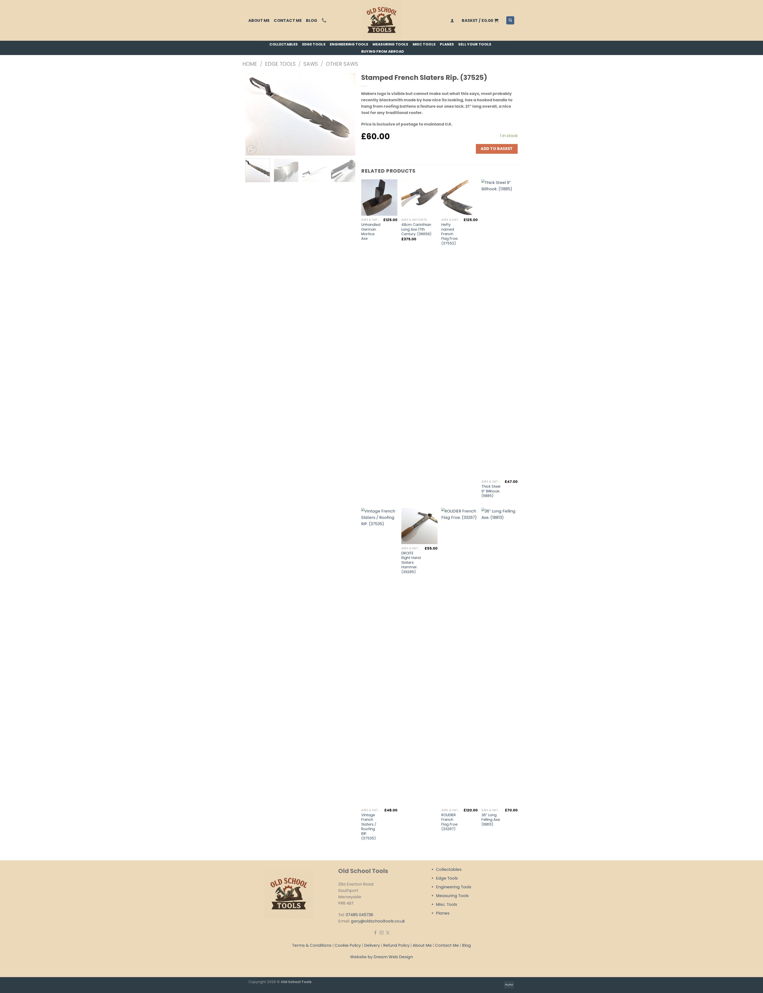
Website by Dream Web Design (381, 957)
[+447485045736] (324, 20)
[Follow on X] (387, 933)
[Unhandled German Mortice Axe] (379, 197)
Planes (447, 44)
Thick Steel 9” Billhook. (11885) (490, 491)
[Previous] (252, 114)
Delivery (372, 945)
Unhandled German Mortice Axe (370, 231)
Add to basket (497, 148)
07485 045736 (359, 915)
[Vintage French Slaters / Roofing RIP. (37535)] (379, 657)
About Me (258, 20)
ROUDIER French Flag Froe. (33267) (449, 822)
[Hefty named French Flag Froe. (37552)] (459, 197)
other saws (342, 64)
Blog (311, 20)
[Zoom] (252, 150)
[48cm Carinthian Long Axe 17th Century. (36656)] (419, 197)
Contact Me (288, 20)
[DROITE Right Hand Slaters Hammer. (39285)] (419, 526)
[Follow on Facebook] (375, 933)
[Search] (510, 20)
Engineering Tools (349, 44)
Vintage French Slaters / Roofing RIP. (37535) (368, 826)
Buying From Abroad (382, 51)
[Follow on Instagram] (381, 933)
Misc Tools (424, 44)
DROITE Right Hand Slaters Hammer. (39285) (411, 562)
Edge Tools (314, 44)
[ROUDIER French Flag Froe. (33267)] (459, 657)
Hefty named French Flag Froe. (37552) (449, 234)
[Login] (452, 20)
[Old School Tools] (381, 20)
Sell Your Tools (474, 44)
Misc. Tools (446, 904)
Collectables (283, 44)
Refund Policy (396, 945)
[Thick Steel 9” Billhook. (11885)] (499, 328)
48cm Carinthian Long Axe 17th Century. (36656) (416, 229)
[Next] (348, 114)
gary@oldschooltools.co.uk (378, 921)
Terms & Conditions (311, 945)
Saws (310, 64)
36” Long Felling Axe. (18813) (490, 820)
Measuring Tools (390, 44)
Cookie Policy (348, 945)
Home (249, 64)
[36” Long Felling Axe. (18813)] (499, 657)
